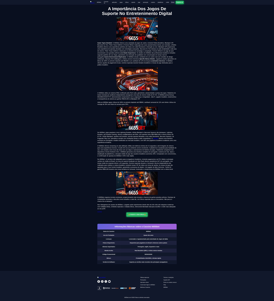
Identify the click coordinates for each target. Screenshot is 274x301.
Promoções (143, 280)
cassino (153, 2)
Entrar (172, 2)
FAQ (164, 284)
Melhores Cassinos (145, 287)
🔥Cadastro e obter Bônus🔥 (137, 214)
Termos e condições (168, 277)
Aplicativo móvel (144, 282)
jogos (121, 2)
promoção (145, 2)
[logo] (92, 1)
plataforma (160, 2)
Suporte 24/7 (166, 280)
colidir (167, 2)
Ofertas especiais (144, 277)
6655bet (99, 2)
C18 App (99, 211)
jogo (139, 2)
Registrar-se (179, 2)
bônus (127, 2)
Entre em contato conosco (170, 282)
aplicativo (114, 2)
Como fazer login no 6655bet (147, 284)
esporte (133, 2)
